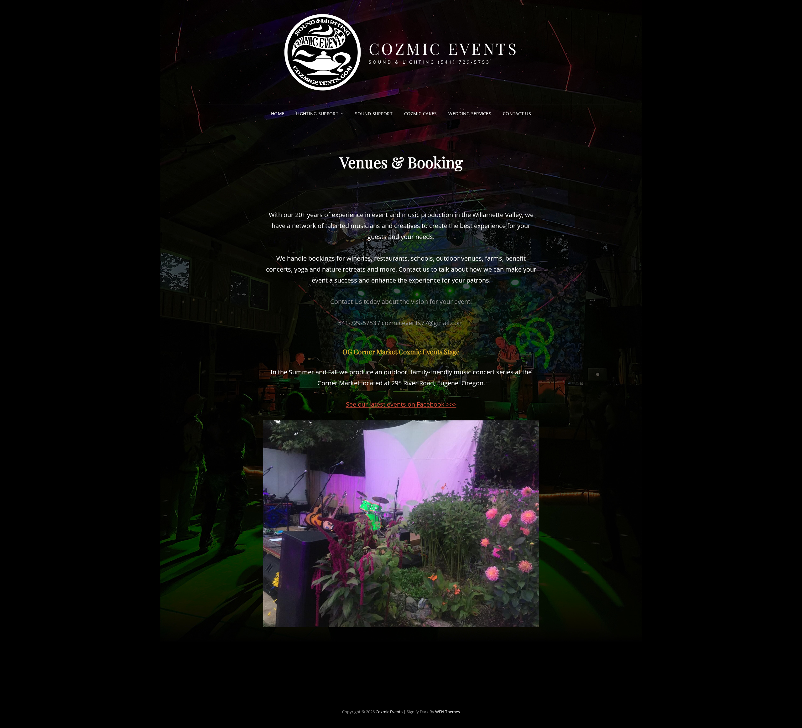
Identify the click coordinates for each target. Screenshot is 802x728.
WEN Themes (447, 712)
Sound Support (374, 114)
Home (277, 114)
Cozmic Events (443, 48)
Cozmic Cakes (420, 114)
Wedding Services (469, 114)
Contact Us (517, 114)
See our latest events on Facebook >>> (401, 404)
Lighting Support (317, 114)
